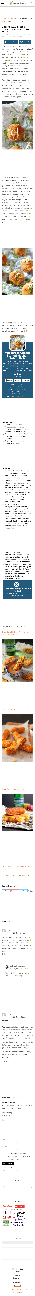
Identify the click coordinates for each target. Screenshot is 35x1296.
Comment (5, 1120)
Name (4, 1139)
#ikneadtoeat (17, 595)
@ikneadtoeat (18, 593)
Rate (27, 380)
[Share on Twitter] (23, 890)
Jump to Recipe (12, 42)
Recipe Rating (7, 1113)
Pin (18, 380)
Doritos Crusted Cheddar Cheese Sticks (17, 710)
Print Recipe (26, 42)
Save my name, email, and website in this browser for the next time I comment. (18, 1156)
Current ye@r (7, 1167)
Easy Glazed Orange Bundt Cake (18, 875)
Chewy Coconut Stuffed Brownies (17, 867)
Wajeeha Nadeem (20, 396)
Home (4, 18)
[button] (14, 374)
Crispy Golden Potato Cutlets (13, 789)
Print (10, 380)
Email (4, 1147)
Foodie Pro (16, 1290)
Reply (3, 958)
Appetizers (12, 18)
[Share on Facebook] (6, 890)
